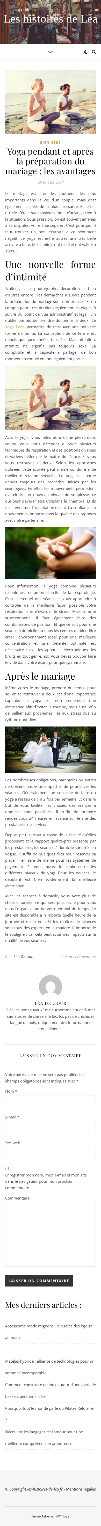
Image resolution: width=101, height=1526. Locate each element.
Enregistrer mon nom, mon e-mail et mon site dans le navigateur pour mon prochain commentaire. (46, 1181)
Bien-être (50, 142)
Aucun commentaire (78, 956)
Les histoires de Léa (50, 19)
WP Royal (63, 1516)
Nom (11, 1091)
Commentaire (17, 1198)
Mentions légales (81, 1489)
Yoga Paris (15, 326)
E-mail (12, 1117)
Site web (12, 1142)
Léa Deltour (24, 956)
